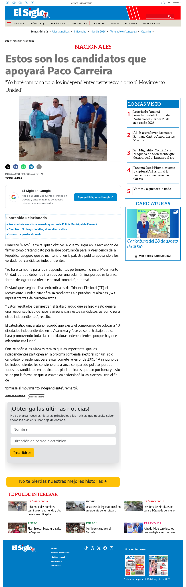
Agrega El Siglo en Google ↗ (95, 197)
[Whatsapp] (23, 167)
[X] (22, 3)
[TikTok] (9, 3)
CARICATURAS (153, 203)
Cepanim (146, 31)
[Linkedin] (31, 167)
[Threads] (15, 3)
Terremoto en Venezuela (123, 31)
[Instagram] (33, 3)
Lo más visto (144, 104)
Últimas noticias (61, 31)
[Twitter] (7, 167)
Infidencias (80, 31)
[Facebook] (28, 3)
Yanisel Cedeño (13, 177)
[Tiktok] (86, 548)
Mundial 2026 (98, 31)
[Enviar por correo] (39, 167)
